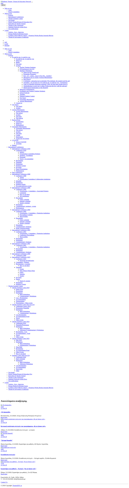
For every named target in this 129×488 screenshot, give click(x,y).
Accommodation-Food (22, 316)
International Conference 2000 (21, 254)
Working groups (20, 184)
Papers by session (25, 281)
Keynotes (19, 167)
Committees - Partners (22, 262)
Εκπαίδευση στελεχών (8, 454)
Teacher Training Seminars (28, 67)
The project (19, 113)
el (2, 3)
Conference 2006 (21, 189)
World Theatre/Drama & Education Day (20, 374)
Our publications (13, 381)
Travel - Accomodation (26, 159)
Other (17, 371)
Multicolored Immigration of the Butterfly (35, 88)
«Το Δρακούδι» (5, 412)
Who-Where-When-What (27, 271)
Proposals (22, 157)
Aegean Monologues (26, 101)
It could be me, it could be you (21, 57)
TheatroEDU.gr (17, 485)
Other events (19, 320)
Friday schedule (24, 199)
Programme (19, 198)
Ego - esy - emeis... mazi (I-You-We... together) (37, 76)
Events (22, 269)
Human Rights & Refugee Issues (18, 386)
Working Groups (21, 165)
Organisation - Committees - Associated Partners (34, 191)
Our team (18, 64)
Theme (22, 177)
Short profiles (24, 237)
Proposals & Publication (27, 260)
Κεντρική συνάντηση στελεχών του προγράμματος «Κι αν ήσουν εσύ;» (23, 426)
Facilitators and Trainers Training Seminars (32, 91)
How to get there (25, 194)
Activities (19, 143)
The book (19, 116)
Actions (18, 65)
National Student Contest (27, 96)
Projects (10, 55)
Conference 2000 (21, 255)
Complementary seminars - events (26, 206)
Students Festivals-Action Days (17, 379)
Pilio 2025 (19, 340)
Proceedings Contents (26, 215)
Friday (22, 272)
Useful (6, 382)
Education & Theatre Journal (16, 376)
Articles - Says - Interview (16, 384)
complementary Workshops (28, 345)
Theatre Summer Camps (15, 286)
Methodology (20, 125)
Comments (23, 193)
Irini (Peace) (27, 79)
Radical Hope (16, 120)
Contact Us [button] (4, 482)
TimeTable (19, 347)
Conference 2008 (21, 176)
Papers (18, 279)
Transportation (20, 301)
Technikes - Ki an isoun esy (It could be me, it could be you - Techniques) (45, 82)
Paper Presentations (21, 169)
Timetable (19, 162)
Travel (18, 318)
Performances (20, 171)
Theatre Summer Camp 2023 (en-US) (23, 304)
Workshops (19, 164)
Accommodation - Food (23, 333)
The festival (19, 118)
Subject (22, 152)
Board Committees (13, 52)
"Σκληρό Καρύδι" (7, 440)
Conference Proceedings (27, 235)
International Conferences (16, 147)
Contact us (19, 103)
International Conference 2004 (21, 210)
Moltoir (14, 145)
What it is (19, 60)
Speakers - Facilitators (26, 155)
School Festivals (24, 93)
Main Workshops (25, 294)
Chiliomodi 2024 (21, 323)
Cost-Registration (21, 315)
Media (18, 62)
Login (6, 44)
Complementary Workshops (28, 296)
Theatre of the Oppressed (15, 377)
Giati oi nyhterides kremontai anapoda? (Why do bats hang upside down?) (45, 84)
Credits (18, 135)
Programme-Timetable (22, 308)
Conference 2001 (21, 245)
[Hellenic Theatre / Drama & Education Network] (16, 1)
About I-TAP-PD (21, 142)
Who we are (8, 49)
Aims (10, 50)
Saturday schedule (25, 201)
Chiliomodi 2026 (21, 357)
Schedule (18, 181)
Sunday (22, 276)
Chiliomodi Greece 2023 (23, 306)
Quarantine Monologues (27, 99)
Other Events (20, 352)
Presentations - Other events (24, 303)
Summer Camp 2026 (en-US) (21, 355)
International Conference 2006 (21, 187)
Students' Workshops (26, 71)
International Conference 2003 (21, 230)
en (1, 3)
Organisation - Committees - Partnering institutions (35, 213)
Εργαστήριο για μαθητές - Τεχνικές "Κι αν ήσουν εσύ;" (18, 469)
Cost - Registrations (22, 298)
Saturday (22, 274)
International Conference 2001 (21, 243)
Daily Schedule (20, 359)
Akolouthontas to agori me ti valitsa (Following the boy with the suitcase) (45, 86)
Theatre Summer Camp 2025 (20, 338)
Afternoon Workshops (26, 364)
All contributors (24, 196)
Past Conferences (17, 172)
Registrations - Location (23, 264)
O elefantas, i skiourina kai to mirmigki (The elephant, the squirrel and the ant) (46, 81)
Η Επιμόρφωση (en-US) (27, 69)
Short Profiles (24, 216)
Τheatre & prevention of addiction (18, 389)
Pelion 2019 (19, 289)
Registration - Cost (21, 332)
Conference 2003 (21, 232)
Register (7, 45)
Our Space (23, 98)
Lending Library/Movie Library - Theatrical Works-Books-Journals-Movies (30, 387)
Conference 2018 (21, 150)
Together (22, 94)
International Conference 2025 (21, 257)
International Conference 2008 (21, 174)
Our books (11, 372)
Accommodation (21, 299)
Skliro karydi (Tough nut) (31, 72)
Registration (19, 160)
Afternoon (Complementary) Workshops (32, 330)
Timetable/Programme (22, 325)
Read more (4, 417)
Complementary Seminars (23, 226)
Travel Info (19, 369)
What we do (8, 54)
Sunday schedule (25, 203)
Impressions (19, 137)
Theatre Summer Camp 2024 (20, 321)
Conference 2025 (21, 259)
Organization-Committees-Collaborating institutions (35, 179)
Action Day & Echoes (22, 138)
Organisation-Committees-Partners (30, 154)
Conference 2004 (21, 211)
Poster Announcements (23, 228)
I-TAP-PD (15, 140)
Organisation (20, 121)
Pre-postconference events (23, 186)
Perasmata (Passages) (29, 74)
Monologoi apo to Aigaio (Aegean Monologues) (37, 77)
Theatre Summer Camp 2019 (20, 287)
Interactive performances (27, 89)
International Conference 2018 (21, 149)
